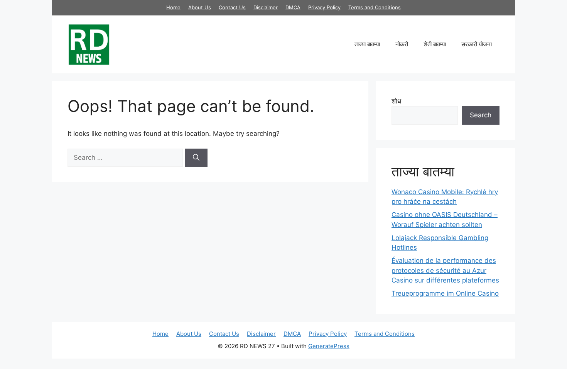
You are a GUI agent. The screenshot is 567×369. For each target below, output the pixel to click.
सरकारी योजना (476, 44)
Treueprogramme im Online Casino (445, 293)
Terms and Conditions (374, 7)
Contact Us (232, 7)
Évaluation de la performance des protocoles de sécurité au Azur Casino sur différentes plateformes (445, 270)
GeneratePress (328, 346)
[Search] (196, 158)
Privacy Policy (324, 7)
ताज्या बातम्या (367, 44)
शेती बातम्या (435, 44)
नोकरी (401, 44)
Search (480, 115)
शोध (396, 101)
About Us (199, 7)
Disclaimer (265, 7)
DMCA (292, 7)
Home (173, 7)
